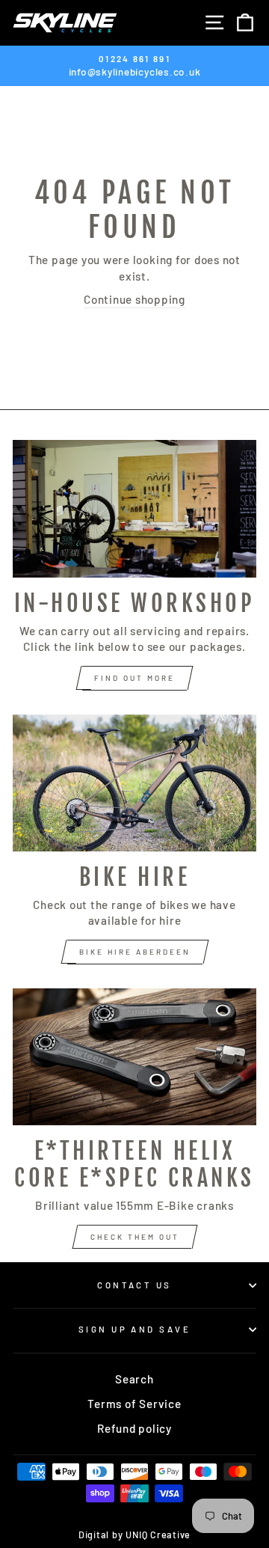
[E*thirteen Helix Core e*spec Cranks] (134, 1056)
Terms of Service (134, 1403)
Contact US (134, 1285)
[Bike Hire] (134, 783)
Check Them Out (134, 1236)
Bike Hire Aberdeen (135, 951)
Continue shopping (134, 299)
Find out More (134, 677)
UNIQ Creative (158, 1535)
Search (134, 1379)
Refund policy (134, 1428)
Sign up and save (134, 1329)
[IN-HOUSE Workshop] (134, 508)
